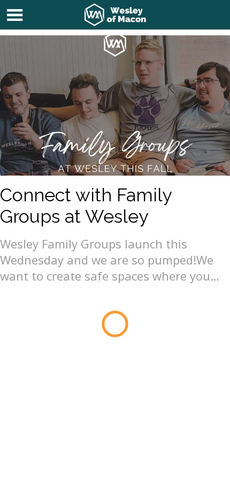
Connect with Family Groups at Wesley (85, 205)
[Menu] (15, 15)
